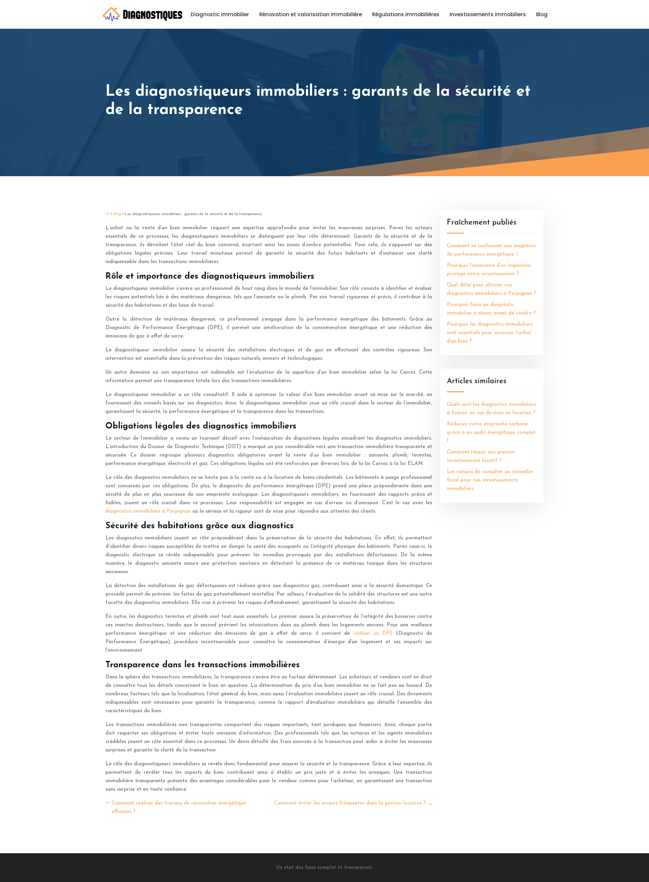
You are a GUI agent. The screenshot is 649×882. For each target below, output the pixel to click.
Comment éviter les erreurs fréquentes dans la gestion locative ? (350, 803)
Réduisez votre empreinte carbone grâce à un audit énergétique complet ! (491, 433)
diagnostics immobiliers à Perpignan (148, 511)
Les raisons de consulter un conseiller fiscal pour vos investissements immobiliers (490, 480)
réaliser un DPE (373, 633)
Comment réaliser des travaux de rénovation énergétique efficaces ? (179, 807)
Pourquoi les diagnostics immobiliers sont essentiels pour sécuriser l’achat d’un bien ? (489, 333)
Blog (542, 14)
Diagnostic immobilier (220, 14)
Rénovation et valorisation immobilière (310, 14)
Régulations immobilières (405, 14)
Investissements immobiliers (488, 14)
